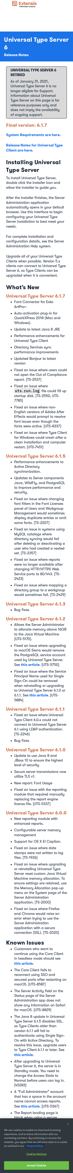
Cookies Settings (36, 1154)
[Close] (68, 1124)
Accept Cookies (36, 1165)
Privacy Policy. (35, 1145)
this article (30, 664)
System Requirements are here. (33, 134)
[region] (36, 1145)
